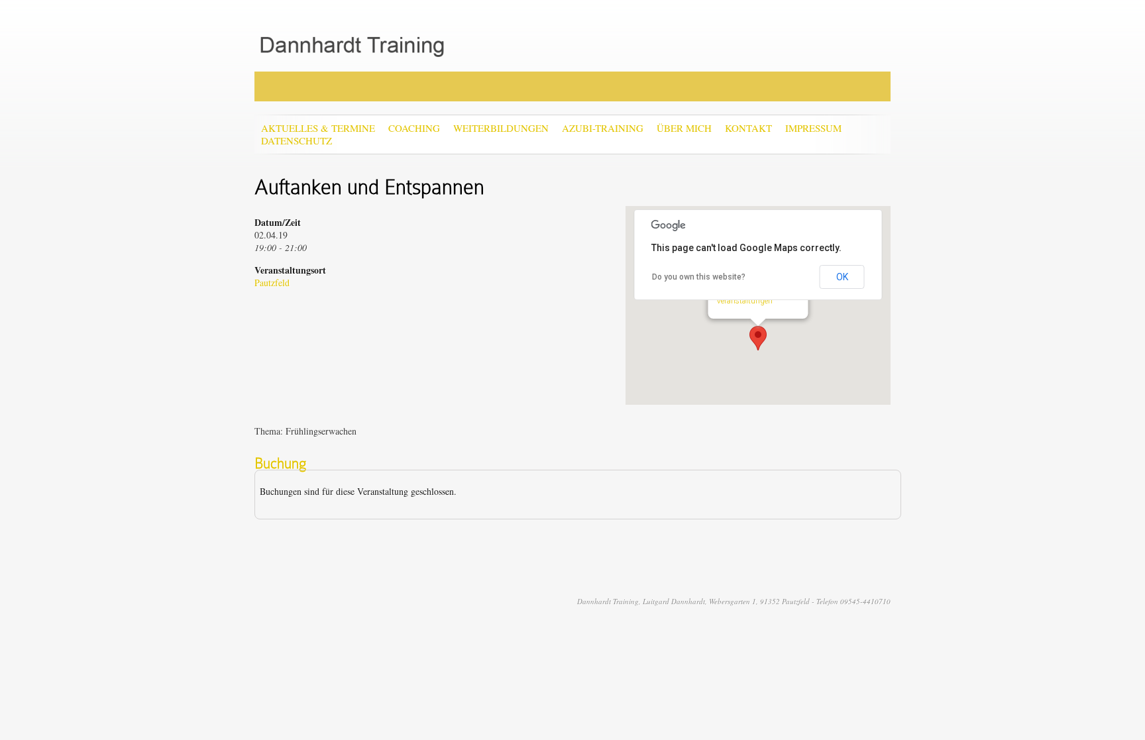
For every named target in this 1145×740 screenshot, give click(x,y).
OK (842, 277)
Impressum (813, 128)
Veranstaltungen (744, 300)
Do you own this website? (698, 277)
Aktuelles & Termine (318, 128)
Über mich (684, 128)
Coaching (414, 128)
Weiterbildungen (501, 128)
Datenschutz (296, 140)
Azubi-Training (602, 128)
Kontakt (748, 128)
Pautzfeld (272, 282)
